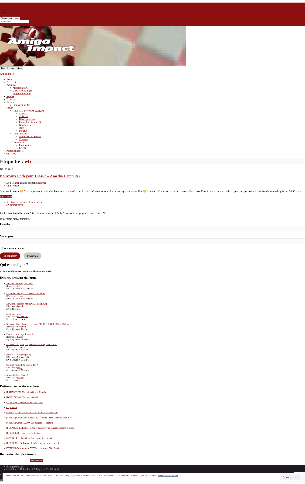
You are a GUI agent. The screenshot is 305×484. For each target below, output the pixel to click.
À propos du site (14, 466)
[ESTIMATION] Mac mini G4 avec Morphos (26, 392)
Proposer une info (21, 93)
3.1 (8, 202)
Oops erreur (11, 407)
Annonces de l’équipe (30, 136)
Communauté (19, 142)
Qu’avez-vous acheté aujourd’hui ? (22, 365)
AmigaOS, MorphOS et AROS (28, 110)
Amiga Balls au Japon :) (17, 375)
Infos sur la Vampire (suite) (18, 355)
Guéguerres (25, 125)
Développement (27, 119)
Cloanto (31, 202)
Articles (10, 96)
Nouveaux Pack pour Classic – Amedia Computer (40, 176)
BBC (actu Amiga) (22, 90)
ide (38, 202)
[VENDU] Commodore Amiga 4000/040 (24, 402)
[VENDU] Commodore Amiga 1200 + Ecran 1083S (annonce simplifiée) (39, 418)
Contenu (23, 139)
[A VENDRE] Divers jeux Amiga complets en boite (29, 438)
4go (13, 202)
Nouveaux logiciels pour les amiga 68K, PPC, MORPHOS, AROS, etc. (38, 324)
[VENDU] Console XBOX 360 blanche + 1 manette (29, 423)
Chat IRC (11, 153)
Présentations (25, 145)
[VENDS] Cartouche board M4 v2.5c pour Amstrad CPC (32, 412)
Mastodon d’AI (20, 87)
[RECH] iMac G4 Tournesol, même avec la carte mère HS (32, 443)
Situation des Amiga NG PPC (19, 283)
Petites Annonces (15, 150)
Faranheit (14, 182)
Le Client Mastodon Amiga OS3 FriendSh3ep (26, 304)
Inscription (32, 255)
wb (42, 202)
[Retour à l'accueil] (186, 65)
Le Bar (22, 148)
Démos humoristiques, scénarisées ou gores (25, 293)
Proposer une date (22, 105)
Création (23, 116)
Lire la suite (6, 196)
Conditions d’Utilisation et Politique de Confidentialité (33, 469)
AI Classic (11, 82)
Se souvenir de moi (13, 248)
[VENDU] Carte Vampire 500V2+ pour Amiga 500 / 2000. (32, 448)
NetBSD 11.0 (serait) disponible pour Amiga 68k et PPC (31, 344)
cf (25, 202)
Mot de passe (7, 236)
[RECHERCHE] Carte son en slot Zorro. (24, 433)
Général (23, 113)
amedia (19, 202)
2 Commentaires (14, 204)
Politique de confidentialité (168, 475)
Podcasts (10, 99)
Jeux (21, 127)
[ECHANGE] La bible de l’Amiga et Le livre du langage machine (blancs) (40, 428)
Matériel (23, 130)
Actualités (11, 85)
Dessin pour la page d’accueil (19, 334)
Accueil (10, 79)
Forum (9, 107)
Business (41, 182)
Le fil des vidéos (13, 314)
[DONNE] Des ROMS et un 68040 (22, 397)
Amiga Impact (7, 73)
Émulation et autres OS (30, 122)
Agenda (10, 102)
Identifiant (5, 224)
